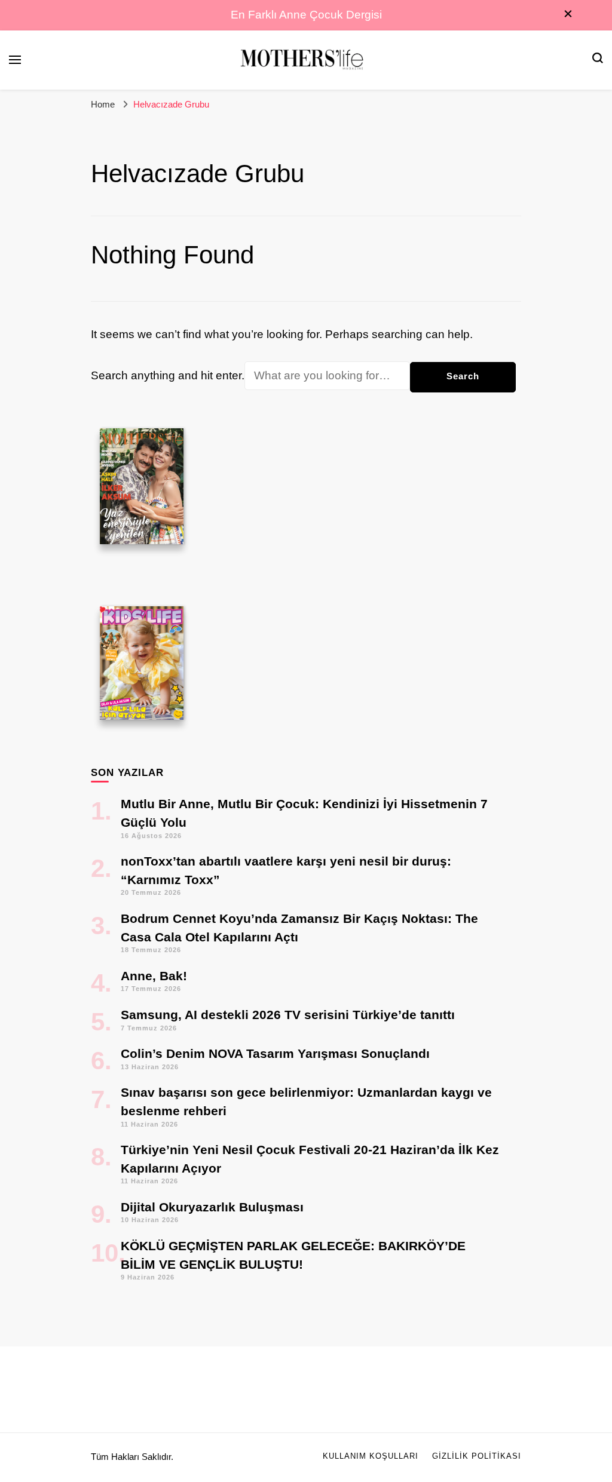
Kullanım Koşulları (370, 1456)
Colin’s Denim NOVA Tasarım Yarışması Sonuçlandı (275, 1053)
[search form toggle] (597, 59)
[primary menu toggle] (15, 60)
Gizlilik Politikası (476, 1456)
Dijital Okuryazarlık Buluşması (212, 1207)
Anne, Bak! (154, 976)
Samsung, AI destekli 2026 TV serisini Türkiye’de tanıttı (288, 1014)
